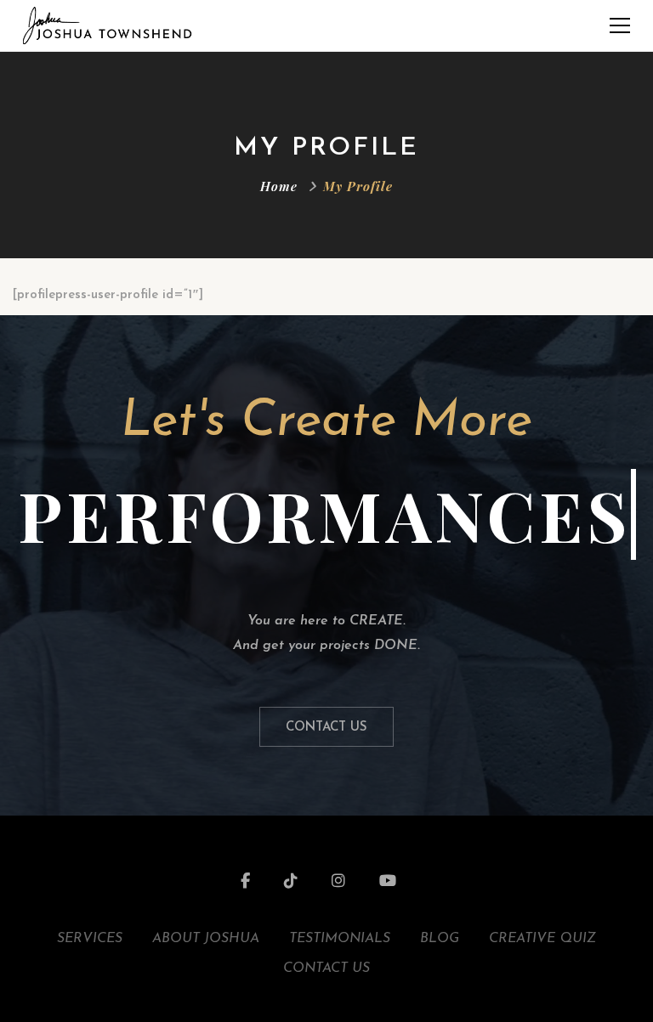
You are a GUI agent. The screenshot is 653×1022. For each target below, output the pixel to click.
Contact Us (326, 727)
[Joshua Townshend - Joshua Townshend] (106, 25)
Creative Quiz (542, 939)
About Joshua (205, 939)
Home (279, 186)
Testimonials (339, 939)
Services (89, 939)
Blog (439, 939)
